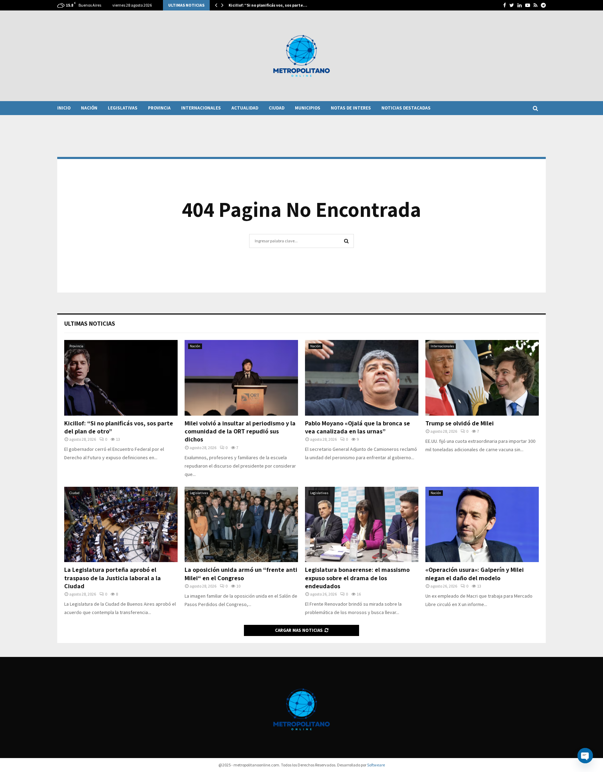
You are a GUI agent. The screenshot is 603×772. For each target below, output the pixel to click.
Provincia (159, 108)
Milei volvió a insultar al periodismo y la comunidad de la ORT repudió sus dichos (240, 431)
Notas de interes (351, 108)
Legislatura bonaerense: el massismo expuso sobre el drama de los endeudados (357, 578)
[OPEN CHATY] (585, 755)
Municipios (307, 108)
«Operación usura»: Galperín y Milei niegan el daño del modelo (474, 574)
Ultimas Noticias (89, 323)
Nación (89, 108)
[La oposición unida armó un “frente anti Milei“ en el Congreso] (241, 524)
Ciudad (276, 108)
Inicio (63, 108)
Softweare (376, 764)
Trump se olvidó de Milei (459, 423)
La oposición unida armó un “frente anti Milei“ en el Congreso (241, 574)
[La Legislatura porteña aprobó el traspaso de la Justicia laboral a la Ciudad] (121, 524)
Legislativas (122, 108)
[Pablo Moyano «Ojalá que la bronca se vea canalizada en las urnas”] (361, 378)
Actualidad (244, 108)
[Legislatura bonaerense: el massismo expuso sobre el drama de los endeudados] (361, 524)
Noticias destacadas (406, 108)
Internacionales (201, 108)
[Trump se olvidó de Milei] (482, 378)
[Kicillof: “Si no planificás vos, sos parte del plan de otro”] (121, 378)
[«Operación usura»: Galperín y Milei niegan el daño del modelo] (482, 524)
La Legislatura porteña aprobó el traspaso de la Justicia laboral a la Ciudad (112, 578)
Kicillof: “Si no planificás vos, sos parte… (268, 5)
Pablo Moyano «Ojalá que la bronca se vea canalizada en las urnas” (357, 427)
